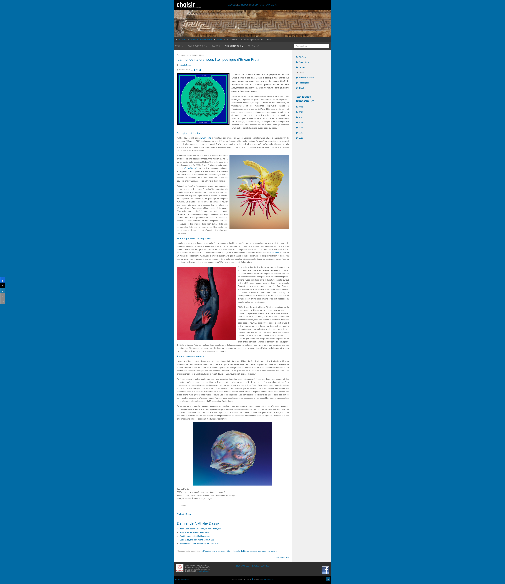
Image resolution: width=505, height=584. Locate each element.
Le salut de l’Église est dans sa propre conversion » (255, 551)
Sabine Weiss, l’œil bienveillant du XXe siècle (199, 543)
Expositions (304, 62)
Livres (301, 72)
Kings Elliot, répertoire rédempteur (194, 532)
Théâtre (302, 88)
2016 (301, 138)
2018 (301, 127)
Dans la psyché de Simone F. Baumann (197, 540)
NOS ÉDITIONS (257, 5)
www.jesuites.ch (203, 571)
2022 (301, 107)
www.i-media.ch (268, 579)
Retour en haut (282, 557)
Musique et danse (306, 78)
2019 (301, 122)
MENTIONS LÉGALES (182, 579)
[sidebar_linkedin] (2, 290)
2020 (301, 117)
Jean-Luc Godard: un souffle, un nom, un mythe (200, 529)
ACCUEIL (232, 5)
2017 (301, 133)
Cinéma (302, 57)
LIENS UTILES (242, 566)
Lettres (302, 67)
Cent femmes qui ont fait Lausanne (195, 536)
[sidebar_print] (2, 301)
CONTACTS (271, 5)
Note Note (274, 253)
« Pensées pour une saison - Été (216, 551)
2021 (301, 112)
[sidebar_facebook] (2, 280)
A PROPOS (243, 5)
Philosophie (304, 83)
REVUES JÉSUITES (260, 566)
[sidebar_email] (2, 295)
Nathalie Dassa (185, 65)
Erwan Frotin (205, 138)
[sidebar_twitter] (2, 285)
